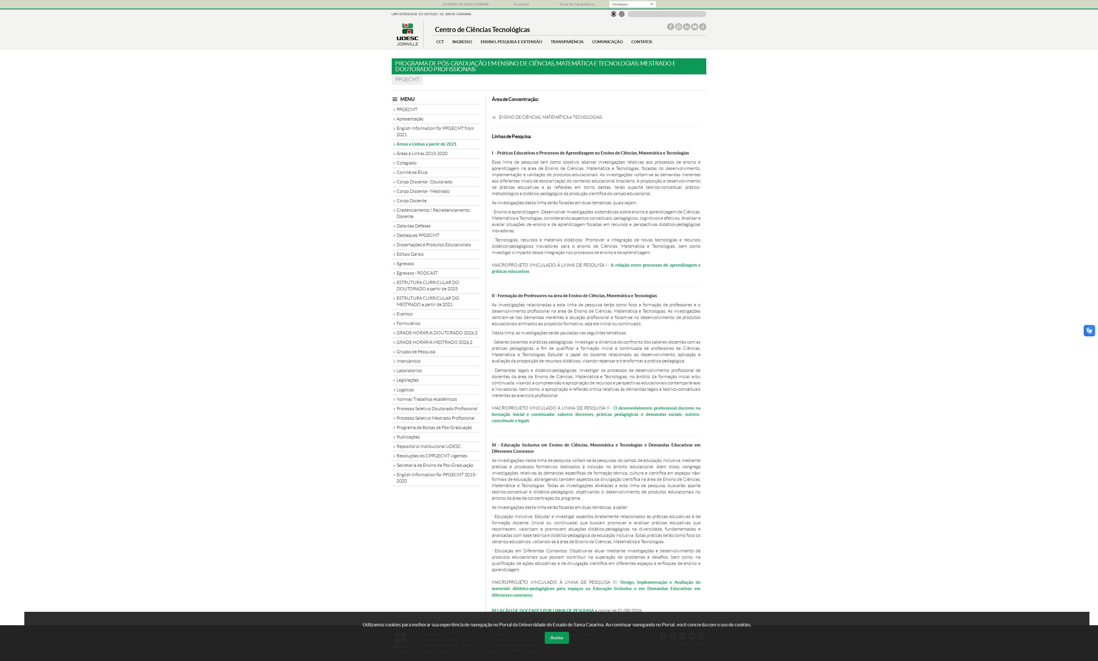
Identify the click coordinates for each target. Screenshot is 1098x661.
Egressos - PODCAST (417, 273)
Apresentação (410, 118)
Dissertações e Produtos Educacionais (434, 244)
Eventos (405, 313)
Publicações (408, 436)
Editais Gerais (410, 254)
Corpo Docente (412, 200)
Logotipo (405, 389)
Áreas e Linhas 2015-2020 (422, 153)
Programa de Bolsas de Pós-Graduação (434, 427)
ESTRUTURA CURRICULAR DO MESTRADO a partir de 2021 (428, 301)
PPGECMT (407, 109)
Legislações (408, 380)
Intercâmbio (409, 361)
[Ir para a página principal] (407, 43)
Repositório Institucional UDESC (429, 446)
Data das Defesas (414, 225)
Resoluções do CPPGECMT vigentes (432, 455)
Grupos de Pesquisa (416, 351)
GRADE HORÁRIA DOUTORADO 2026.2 (437, 332)
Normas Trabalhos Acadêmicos (427, 399)
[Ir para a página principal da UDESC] (431, 13)
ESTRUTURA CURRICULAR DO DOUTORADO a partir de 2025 (428, 285)
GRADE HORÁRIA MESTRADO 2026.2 (434, 342)
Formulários (408, 323)
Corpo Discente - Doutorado (424, 181)
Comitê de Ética (412, 172)
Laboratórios (409, 370)
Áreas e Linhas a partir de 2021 (427, 144)
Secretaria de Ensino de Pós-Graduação (435, 465)
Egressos (405, 263)
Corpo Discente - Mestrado (423, 191)
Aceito (556, 637)
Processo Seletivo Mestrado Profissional (436, 418)
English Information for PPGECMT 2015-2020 (436, 477)
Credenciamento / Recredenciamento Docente (433, 213)
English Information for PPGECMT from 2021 (435, 131)
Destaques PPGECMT (418, 235)
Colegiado (407, 162)
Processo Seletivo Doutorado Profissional (437, 408)
